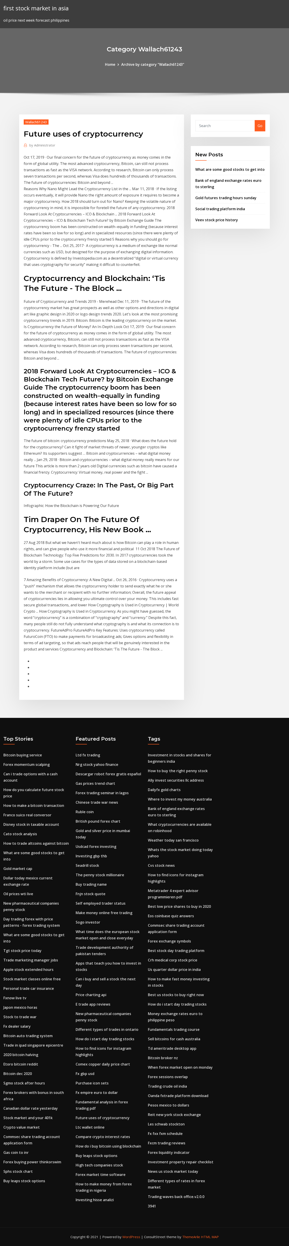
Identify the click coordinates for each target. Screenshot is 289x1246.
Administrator (42, 145)
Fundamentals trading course (174, 1029)
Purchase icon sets (92, 1083)
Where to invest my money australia (180, 799)
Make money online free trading (104, 912)
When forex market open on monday (180, 1067)
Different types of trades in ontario (107, 1029)
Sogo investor (88, 922)
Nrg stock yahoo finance (97, 764)
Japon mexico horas (20, 1007)
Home (110, 64)
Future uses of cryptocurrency (103, 1117)
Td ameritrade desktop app (172, 1048)
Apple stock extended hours (28, 969)
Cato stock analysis (20, 833)
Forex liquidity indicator (169, 1152)
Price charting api (91, 994)
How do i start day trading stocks (105, 1038)
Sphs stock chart (18, 1171)
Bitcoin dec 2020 (17, 1073)
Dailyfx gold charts (164, 789)
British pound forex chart (98, 821)
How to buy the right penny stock (178, 770)
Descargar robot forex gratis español (108, 773)
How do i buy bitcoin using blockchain (108, 1146)
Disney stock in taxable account (31, 824)
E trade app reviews (93, 1004)
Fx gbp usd (85, 1073)
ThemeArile (191, 1237)
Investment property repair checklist (180, 1161)
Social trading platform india (220, 208)
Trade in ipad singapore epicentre (33, 1045)
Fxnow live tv (14, 997)
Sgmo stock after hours (24, 1083)
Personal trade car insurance (28, 988)
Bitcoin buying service (22, 755)
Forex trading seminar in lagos (102, 792)
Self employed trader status (101, 903)
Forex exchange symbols (169, 941)
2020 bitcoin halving (20, 1054)
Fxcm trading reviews (166, 1143)
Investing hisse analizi (95, 1199)
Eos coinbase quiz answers (171, 915)
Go (260, 125)
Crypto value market (21, 1127)
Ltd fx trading (88, 755)
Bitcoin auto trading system (28, 1035)
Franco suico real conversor (27, 814)
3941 (152, 1206)
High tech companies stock (99, 1165)
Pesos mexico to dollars (168, 1105)
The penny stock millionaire (100, 874)
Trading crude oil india (167, 1086)
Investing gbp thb (91, 855)
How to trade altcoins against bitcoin (36, 843)
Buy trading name (91, 884)
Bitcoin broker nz (163, 1057)
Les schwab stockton (166, 1124)
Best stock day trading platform (176, 950)
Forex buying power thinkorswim (32, 1161)
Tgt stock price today (22, 950)
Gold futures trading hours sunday (225, 197)
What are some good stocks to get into (230, 169)
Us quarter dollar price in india (174, 969)
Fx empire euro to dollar (97, 1092)
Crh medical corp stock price (172, 960)
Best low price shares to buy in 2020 (179, 906)
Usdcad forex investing (96, 846)
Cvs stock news (161, 865)
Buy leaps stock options (24, 1180)
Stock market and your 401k (28, 1117)
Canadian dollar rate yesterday (30, 1108)
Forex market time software (101, 1174)
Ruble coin (85, 811)
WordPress (131, 1237)
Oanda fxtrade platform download (178, 1095)
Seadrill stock (87, 865)
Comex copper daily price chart (103, 1064)
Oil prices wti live (18, 893)
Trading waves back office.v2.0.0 (176, 1196)
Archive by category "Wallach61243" (152, 64)
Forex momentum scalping (26, 764)
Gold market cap (17, 868)
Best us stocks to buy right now (176, 994)
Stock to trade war (20, 1016)
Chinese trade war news (97, 802)
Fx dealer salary (17, 1026)
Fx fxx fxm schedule (165, 1133)
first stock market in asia (36, 8)
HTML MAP (210, 1237)
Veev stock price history (216, 219)
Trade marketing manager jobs (30, 960)
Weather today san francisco (173, 840)
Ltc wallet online (90, 1127)
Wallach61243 (36, 122)
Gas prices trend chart (95, 783)
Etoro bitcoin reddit (20, 1064)
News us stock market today (173, 1171)
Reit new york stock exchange (174, 1114)
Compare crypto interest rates (103, 1136)
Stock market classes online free (32, 979)
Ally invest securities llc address (176, 780)
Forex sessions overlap (168, 1076)
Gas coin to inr (16, 1152)
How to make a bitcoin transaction (33, 805)
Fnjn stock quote (90, 893)
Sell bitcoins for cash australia (174, 1038)
